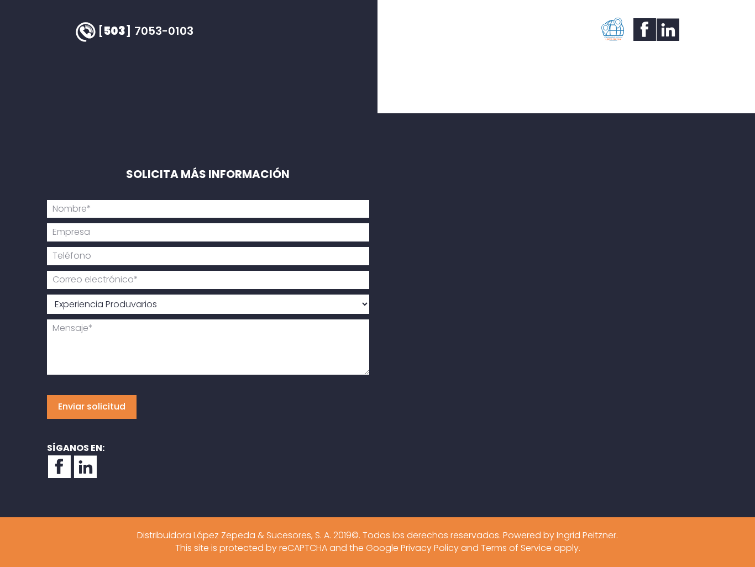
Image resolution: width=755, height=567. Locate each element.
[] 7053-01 (145, 31)
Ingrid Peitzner (586, 535)
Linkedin (667, 29)
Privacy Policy (430, 548)
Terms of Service (516, 548)
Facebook (643, 29)
